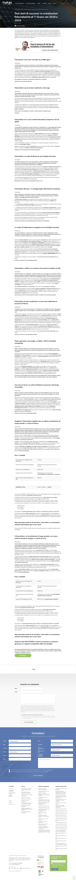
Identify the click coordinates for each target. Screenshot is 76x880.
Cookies (13, 871)
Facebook (12, 868)
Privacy (10, 871)
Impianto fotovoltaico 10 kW (61, 810)
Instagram (18, 868)
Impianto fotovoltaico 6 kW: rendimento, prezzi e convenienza (44, 810)
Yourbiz (19, 871)
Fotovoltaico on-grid (25, 797)
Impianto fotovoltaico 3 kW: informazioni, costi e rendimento (44, 803)
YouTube (28, 868)
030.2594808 (20, 863)
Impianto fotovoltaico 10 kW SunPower (61, 789)
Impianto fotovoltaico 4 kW (43, 806)
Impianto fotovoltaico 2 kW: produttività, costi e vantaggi (44, 800)
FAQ (72, 3)
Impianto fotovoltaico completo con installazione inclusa (43, 816)
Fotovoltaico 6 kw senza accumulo (43, 819)
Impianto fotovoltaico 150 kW (61, 834)
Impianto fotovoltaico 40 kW (61, 824)
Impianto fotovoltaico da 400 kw (61, 846)
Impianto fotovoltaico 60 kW (61, 827)
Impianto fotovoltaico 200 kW (61, 836)
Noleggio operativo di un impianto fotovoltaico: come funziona (26, 809)
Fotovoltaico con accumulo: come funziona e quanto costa (26, 789)
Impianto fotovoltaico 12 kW (61, 812)
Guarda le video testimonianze (50, 50)
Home (16, 9)
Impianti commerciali (30, 3)
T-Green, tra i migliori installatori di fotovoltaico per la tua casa (43, 827)
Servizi (68, 3)
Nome (16, 688)
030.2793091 (14, 863)
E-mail (16, 691)
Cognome (5, 748)
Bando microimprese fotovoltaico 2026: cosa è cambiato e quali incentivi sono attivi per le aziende (61, 793)
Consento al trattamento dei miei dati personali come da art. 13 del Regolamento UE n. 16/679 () (31, 769)
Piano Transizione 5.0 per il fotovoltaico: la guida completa (61, 800)
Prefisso (5, 751)
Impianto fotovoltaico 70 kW (61, 829)
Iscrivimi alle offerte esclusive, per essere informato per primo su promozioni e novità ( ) (29, 771)
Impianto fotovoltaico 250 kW (61, 839)
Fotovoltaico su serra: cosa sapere (61, 803)
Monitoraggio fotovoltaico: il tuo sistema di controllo (26, 804)
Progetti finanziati (10, 796)
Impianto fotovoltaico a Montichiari (43, 822)
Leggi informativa (49, 769)
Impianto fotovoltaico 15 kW (61, 813)
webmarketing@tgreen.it (15, 864)
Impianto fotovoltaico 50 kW (61, 825)
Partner (10, 802)
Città (39, 741)
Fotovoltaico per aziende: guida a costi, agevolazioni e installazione (61, 796)
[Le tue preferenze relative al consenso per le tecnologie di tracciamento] (74, 878)
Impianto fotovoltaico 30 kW (61, 822)
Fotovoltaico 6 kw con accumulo (42, 798)
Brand (38, 3)
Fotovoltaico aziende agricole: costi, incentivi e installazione (61, 806)
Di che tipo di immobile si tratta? (40, 755)
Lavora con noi (12, 804)
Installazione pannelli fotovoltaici (25, 806)
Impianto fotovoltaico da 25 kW (61, 821)
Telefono (5, 755)
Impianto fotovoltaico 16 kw (61, 815)
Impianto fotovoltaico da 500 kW (61, 849)
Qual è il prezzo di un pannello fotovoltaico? (42, 789)
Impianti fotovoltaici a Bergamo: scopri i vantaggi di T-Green (44, 794)
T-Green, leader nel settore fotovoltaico (26, 795)
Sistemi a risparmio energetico (25, 801)
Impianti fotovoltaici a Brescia (42, 813)
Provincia (40, 744)
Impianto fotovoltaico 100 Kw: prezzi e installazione (61, 831)
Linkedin (23, 868)
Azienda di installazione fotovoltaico (26, 812)
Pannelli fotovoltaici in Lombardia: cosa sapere (26, 793)
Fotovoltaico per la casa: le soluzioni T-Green (43, 792)
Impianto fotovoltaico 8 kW (61, 808)
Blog (50, 3)
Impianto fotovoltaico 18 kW (61, 816)
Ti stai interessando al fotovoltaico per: (41, 750)
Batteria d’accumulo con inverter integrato (43, 824)
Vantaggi (44, 3)
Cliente (4, 741)
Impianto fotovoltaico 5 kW (43, 807)
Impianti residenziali (19, 3)
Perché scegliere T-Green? (12, 793)
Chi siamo (63, 3)
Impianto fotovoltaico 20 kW (61, 818)
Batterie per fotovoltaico (26, 798)
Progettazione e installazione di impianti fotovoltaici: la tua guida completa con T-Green (44, 831)
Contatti (55, 3)
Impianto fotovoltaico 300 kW (61, 841)
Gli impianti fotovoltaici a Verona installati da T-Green (61, 844)
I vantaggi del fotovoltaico (11, 791)
